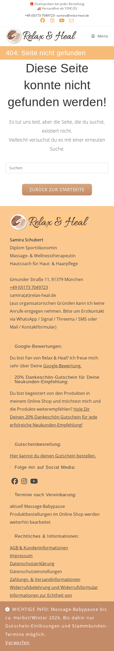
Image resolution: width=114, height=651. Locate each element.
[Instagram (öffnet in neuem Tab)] (52, 20)
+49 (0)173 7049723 (40, 15)
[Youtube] (34, 481)
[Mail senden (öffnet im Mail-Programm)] (71, 20)
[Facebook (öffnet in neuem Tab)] (42, 20)
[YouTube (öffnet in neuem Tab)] (62, 20)
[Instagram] (24, 481)
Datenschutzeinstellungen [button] (36, 571)
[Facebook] (14, 481)
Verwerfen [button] (17, 642)
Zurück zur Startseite (56, 190)
